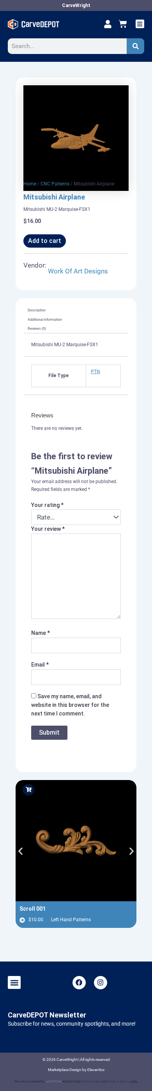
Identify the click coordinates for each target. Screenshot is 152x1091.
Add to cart (44, 240)
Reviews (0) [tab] (37, 329)
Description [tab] (37, 310)
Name (40, 633)
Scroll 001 (32, 909)
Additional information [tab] (45, 320)
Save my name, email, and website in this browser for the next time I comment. (70, 705)
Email (40, 664)
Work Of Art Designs (78, 271)
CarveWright (76, 5)
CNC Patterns (55, 184)
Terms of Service (119, 1081)
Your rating (47, 505)
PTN (95, 371)
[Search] (135, 46)
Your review (48, 529)
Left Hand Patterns (71, 919)
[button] (140, 24)
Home (29, 184)
